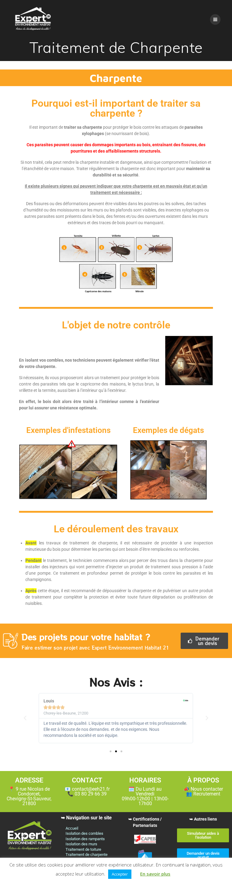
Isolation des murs (81, 844)
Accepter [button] (120, 874)
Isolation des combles (84, 833)
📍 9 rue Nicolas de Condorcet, (29, 796)
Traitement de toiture (83, 849)
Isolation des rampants (85, 839)
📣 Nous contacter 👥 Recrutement (203, 791)
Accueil (72, 828)
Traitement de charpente (87, 854)
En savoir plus (155, 874)
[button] (25, 718)
